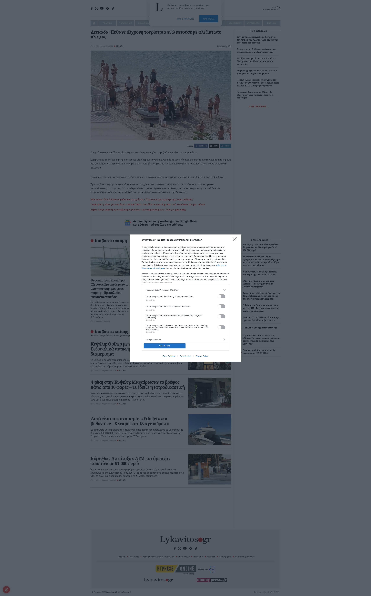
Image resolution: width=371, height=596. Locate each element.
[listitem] (185, 289)
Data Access (185, 356)
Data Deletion (169, 356)
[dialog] (185, 298)
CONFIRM (164, 346)
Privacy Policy (202, 356)
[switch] (221, 296)
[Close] (235, 240)
